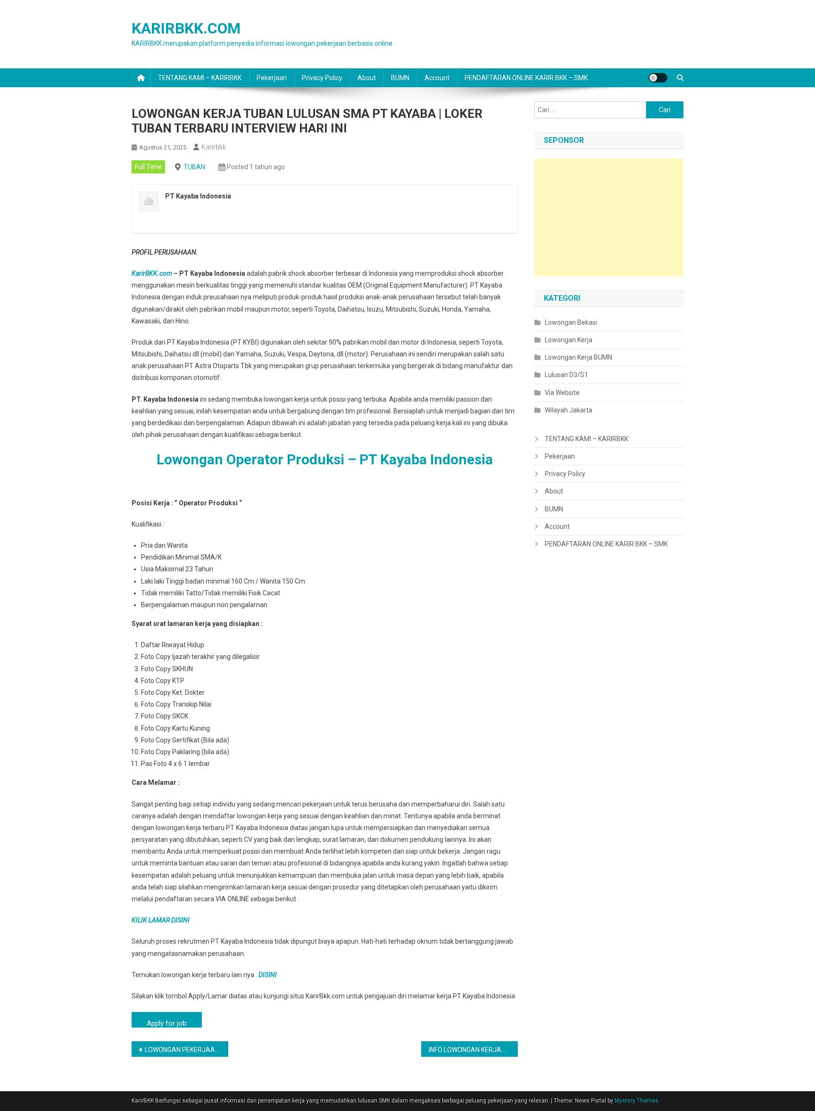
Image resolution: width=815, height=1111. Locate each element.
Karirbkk (213, 147)
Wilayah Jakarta (568, 410)
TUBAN (194, 167)
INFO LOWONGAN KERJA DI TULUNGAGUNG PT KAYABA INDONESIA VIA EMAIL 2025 (473, 1049)
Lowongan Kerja (568, 340)
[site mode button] (658, 77)
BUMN (400, 78)
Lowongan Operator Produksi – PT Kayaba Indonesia (325, 459)
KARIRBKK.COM (186, 28)
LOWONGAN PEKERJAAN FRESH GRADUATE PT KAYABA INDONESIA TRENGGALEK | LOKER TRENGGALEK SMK (186, 1049)
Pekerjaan (272, 78)
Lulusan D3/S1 (566, 375)
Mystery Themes (636, 1100)
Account (436, 78)
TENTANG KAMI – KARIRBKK (199, 78)
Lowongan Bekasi (571, 322)
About (367, 78)
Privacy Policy (322, 78)
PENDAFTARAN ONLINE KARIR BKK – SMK (526, 78)
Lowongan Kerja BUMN (578, 357)
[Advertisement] (608, 217)
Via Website (562, 392)
